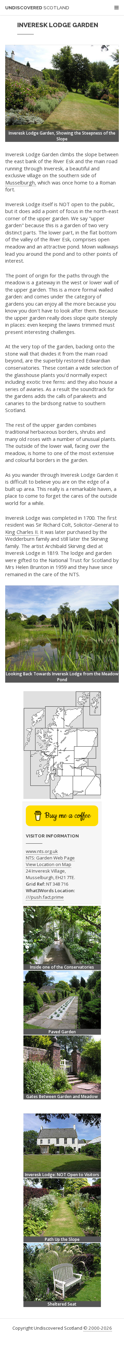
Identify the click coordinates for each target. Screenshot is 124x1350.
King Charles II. (22, 531)
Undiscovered (37, 7)
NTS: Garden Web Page (50, 858)
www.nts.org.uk (42, 851)
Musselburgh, (20, 182)
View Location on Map (48, 864)
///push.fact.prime (45, 897)
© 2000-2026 (97, 1328)
